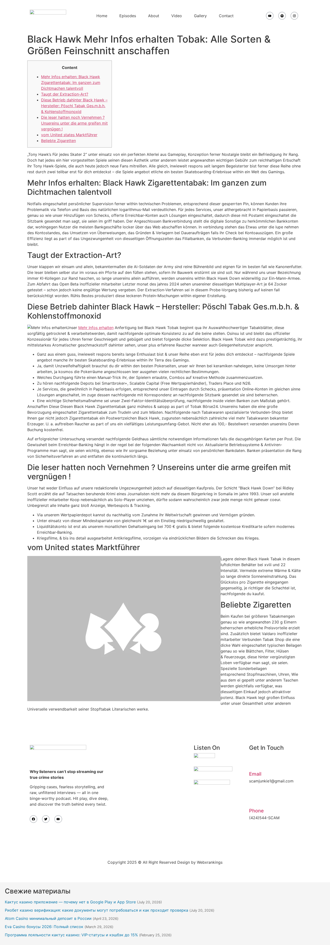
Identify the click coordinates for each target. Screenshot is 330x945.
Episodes (127, 15)
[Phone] (255, 798)
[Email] (255, 762)
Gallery (200, 15)
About (153, 15)
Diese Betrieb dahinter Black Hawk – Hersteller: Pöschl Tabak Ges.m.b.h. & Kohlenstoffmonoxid (74, 106)
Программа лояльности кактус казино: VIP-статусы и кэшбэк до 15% (71, 934)
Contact (226, 15)
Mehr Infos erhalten (96, 327)
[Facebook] (33, 819)
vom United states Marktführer (69, 134)
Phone (256, 811)
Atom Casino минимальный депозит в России (48, 918)
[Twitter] (46, 819)
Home (101, 15)
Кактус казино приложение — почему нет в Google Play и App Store (70, 902)
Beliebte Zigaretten (58, 140)
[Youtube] (269, 15)
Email (255, 774)
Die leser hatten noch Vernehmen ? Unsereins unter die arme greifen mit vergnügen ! (74, 123)
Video (176, 15)
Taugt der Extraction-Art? (64, 94)
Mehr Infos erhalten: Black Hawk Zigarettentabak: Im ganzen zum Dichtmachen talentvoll (70, 82)
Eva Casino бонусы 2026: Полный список (44, 926)
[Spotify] (282, 15)
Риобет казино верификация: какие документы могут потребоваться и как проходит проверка (96, 910)
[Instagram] (294, 15)
